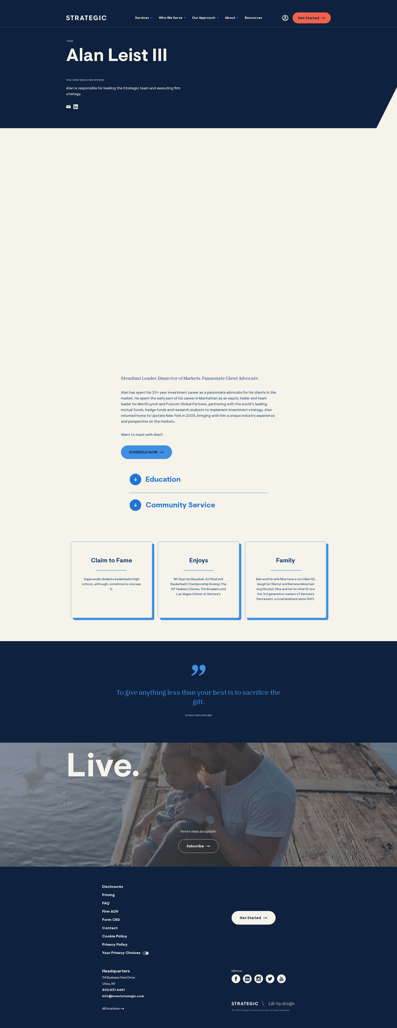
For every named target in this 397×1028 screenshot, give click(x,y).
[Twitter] (270, 978)
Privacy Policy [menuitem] (115, 945)
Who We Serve (171, 18)
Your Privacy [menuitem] (121, 953)
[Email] (68, 106)
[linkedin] (75, 106)
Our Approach (204, 18)
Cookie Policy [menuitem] (114, 936)
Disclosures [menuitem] (112, 887)
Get (308, 18)
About (230, 18)
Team (69, 41)
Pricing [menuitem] (108, 895)
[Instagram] (258, 978)
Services (142, 18)
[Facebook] (236, 978)
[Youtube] (281, 978)
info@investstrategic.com (123, 996)
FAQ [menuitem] (106, 903)
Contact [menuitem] (110, 928)
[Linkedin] (247, 978)
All (111, 1008)
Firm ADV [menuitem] (110, 912)
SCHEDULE (143, 452)
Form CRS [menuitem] (111, 920)
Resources (253, 18)
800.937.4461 (113, 990)
